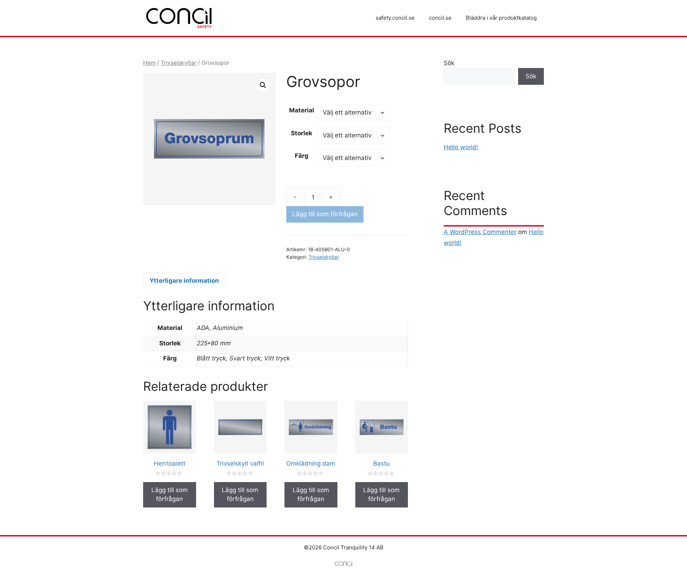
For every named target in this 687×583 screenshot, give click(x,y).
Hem (149, 62)
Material (301, 110)
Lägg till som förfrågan (324, 214)
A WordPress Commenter (480, 231)
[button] (263, 85)
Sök (449, 63)
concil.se (440, 17)
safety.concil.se (395, 17)
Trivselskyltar (178, 62)
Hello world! (461, 147)
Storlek (301, 133)
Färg (301, 155)
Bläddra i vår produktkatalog (501, 17)
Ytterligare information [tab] (184, 280)
